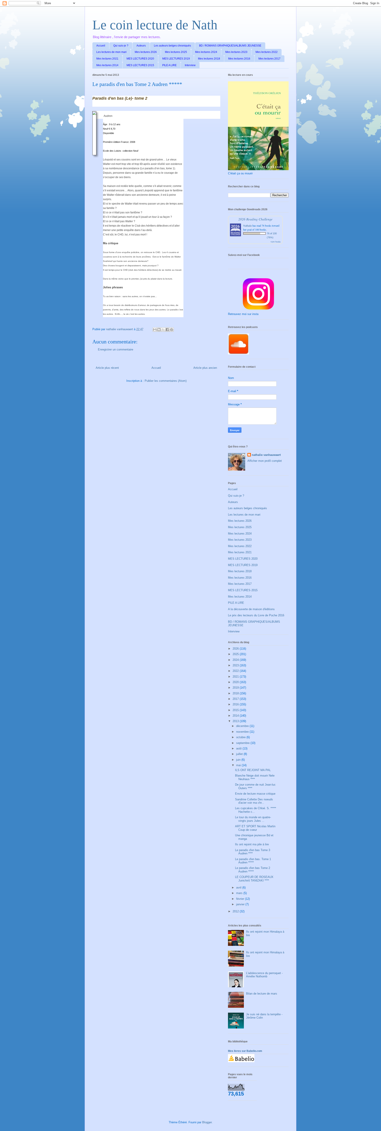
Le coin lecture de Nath (154, 25)
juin (238, 759)
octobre (241, 737)
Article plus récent (107, 367)
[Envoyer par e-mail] (155, 329)
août (239, 748)
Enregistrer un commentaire (115, 349)
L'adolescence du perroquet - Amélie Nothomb (264, 974)
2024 (236, 659)
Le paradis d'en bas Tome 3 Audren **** (252, 851)
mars (239, 893)
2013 (236, 721)
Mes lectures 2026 (146, 52)
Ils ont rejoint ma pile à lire (252, 844)
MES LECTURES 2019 (176, 58)
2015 (236, 710)
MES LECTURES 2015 (140, 65)
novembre (243, 731)
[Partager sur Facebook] (167, 329)
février (240, 898)
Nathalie (247, 225)
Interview (190, 65)
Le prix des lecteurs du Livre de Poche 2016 (256, 615)
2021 (236, 676)
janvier (240, 904)
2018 (236, 693)
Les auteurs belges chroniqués (172, 45)
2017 (236, 699)
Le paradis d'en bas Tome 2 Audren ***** (252, 869)
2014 (236, 715)
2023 (236, 665)
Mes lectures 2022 (267, 52)
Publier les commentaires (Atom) (166, 380)
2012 (236, 911)
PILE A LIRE (169, 65)
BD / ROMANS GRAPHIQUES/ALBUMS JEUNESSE (230, 45)
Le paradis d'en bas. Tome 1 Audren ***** (253, 860)
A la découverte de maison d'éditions (251, 609)
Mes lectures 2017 (269, 58)
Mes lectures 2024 (206, 52)
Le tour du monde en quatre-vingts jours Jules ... (253, 819)
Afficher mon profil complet (264, 460)
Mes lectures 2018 (209, 58)
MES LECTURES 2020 (140, 58)
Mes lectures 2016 (239, 58)
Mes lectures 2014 (107, 65)
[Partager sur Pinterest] (171, 329)
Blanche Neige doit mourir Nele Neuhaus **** (255, 777)
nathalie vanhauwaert (266, 454)
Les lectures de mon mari (111, 52)
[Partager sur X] (163, 329)
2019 (236, 687)
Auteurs (141, 45)
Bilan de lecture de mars (261, 993)
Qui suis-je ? (120, 45)
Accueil (100, 45)
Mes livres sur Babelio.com (245, 1051)
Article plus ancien (205, 367)
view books (276, 241)
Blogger (207, 1122)
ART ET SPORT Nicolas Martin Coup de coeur (255, 828)
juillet (240, 754)
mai (239, 765)
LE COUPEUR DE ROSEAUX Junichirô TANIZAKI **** (254, 878)
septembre (243, 743)
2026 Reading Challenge (255, 219)
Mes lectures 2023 (236, 52)
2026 (236, 648)
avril (239, 887)
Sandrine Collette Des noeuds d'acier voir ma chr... (254, 801)
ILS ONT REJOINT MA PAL (253, 770)
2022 (236, 671)
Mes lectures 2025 (176, 52)
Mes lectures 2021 (107, 58)
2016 (236, 704)
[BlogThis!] (159, 329)
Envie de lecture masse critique (255, 793)
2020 (236, 682)
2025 (236, 654)
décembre (243, 726)
